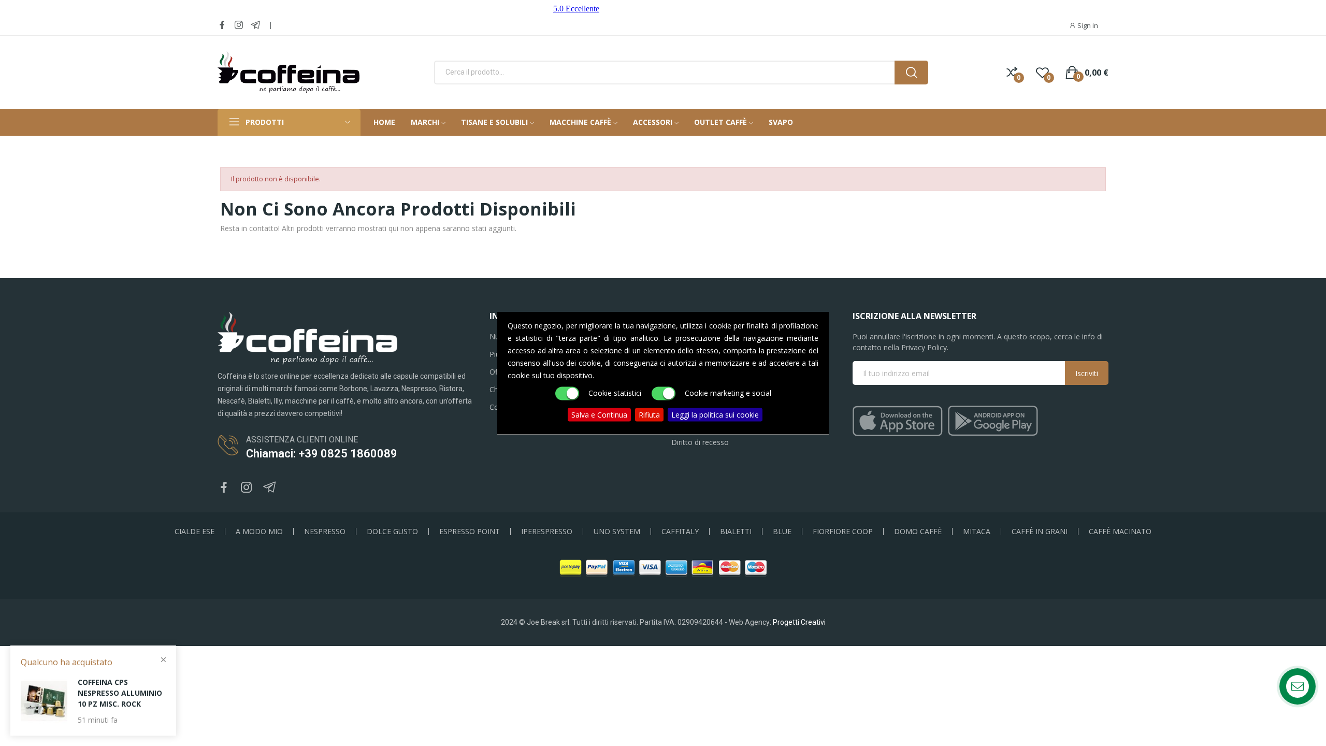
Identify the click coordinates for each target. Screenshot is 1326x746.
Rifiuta (649, 415)
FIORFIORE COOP (843, 531)
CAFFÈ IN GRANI (1040, 531)
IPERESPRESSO (546, 531)
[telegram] (255, 25)
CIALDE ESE (194, 531)
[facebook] (222, 25)
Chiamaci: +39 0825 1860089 (321, 453)
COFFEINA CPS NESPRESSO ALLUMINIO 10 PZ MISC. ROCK (120, 693)
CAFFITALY (680, 531)
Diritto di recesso (700, 442)
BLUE (782, 531)
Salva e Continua (599, 415)
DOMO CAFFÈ (918, 531)
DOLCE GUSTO (392, 531)
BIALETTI (736, 531)
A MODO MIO (259, 531)
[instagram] (238, 25)
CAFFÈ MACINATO (1120, 531)
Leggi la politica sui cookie (715, 415)
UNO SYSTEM (617, 531)
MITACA (976, 531)
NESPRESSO (324, 531)
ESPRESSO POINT (469, 531)
